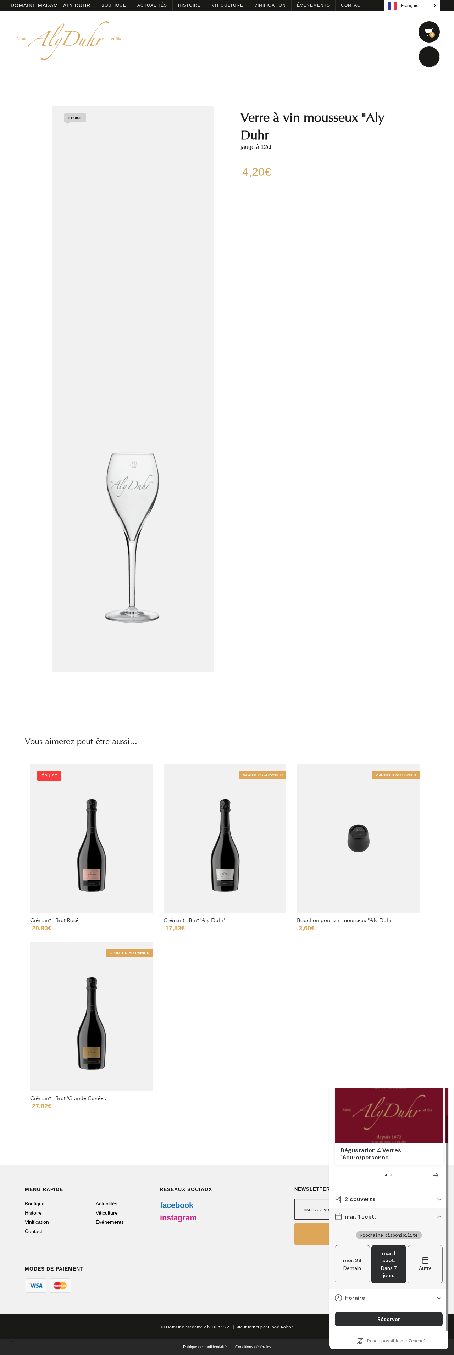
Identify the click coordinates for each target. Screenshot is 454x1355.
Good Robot (280, 1326)
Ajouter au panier (263, 775)
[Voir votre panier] (429, 32)
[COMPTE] (429, 56)
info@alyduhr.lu (11, 1328)
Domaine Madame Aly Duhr (50, 5)
